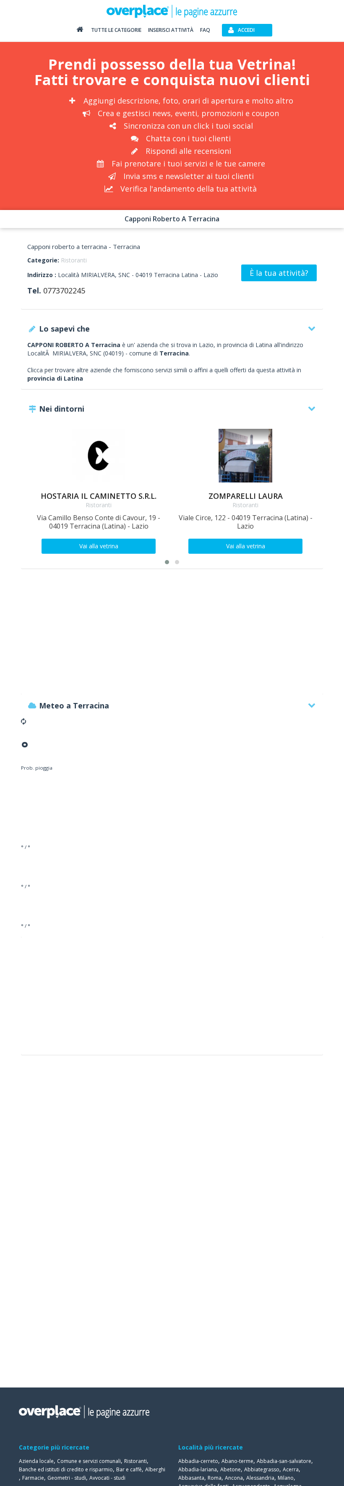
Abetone (230, 1469)
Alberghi (155, 1469)
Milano (286, 1477)
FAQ (205, 30)
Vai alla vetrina (98, 546)
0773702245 (64, 290)
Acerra (291, 1469)
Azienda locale (36, 1461)
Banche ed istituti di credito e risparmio (66, 1469)
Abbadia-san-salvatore (284, 1461)
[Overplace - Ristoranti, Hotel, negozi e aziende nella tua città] (172, 11)
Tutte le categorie (116, 30)
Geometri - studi (66, 1477)
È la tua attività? (279, 273)
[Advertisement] (172, 635)
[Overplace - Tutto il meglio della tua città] (80, 31)
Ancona (234, 1477)
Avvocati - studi (107, 1477)
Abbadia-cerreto (198, 1461)
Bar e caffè (129, 1469)
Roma (215, 1477)
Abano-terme (237, 1461)
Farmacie (33, 1477)
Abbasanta (191, 1477)
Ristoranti (74, 260)
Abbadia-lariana (197, 1469)
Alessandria (260, 1477)
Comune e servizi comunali (89, 1461)
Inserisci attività (170, 30)
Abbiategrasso (261, 1469)
